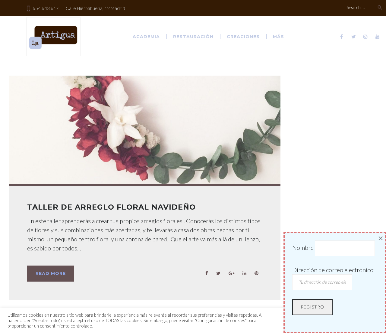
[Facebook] (341, 36)
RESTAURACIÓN (193, 36)
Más (278, 36)
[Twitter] (353, 36)
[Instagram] (365, 36)
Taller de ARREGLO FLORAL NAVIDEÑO (111, 207)
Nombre (303, 247)
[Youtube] (377, 36)
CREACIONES (243, 36)
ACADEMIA (146, 36)
